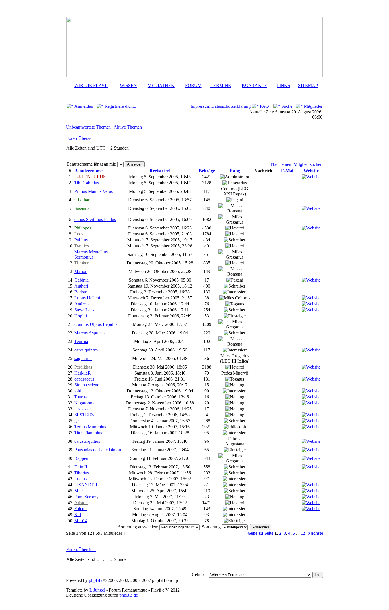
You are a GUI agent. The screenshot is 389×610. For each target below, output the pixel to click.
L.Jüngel (97, 590)
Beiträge (207, 170)
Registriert (160, 170)
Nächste (315, 533)
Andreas (81, 303)
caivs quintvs (86, 350)
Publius (81, 239)
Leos (78, 233)
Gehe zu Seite (260, 533)
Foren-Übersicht (81, 138)
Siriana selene (86, 384)
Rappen (81, 458)
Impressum (200, 106)
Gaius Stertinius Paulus (95, 219)
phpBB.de (128, 595)
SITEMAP (308, 85)
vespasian (83, 408)
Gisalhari (82, 199)
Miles (79, 490)
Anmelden (83, 106)
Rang (235, 170)
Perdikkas (83, 367)
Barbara (81, 292)
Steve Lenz (84, 309)
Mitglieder (312, 106)
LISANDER (85, 484)
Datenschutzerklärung (231, 106)
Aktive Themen (128, 127)
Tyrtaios (81, 245)
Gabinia (81, 280)
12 (303, 533)
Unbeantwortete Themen (88, 127)
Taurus (80, 396)
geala (79, 420)
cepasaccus (84, 379)
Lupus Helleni (87, 297)
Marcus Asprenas (89, 332)
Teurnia (81, 341)
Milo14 (80, 520)
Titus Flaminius (88, 432)
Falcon (80, 508)
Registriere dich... (119, 106)
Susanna (81, 208)
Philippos (82, 228)
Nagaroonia (84, 402)
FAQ (264, 106)
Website (311, 170)
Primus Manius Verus (93, 191)
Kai (77, 514)
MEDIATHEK (161, 85)
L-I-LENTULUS (90, 176)
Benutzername (88, 170)
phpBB (95, 580)
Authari (81, 286)
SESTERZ (84, 414)
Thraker (81, 262)
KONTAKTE (254, 85)
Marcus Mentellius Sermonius (91, 254)
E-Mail (287, 170)
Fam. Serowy (86, 496)
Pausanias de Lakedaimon (97, 449)
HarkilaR (82, 373)
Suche (286, 106)
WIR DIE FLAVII (91, 85)
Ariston (81, 502)
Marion (80, 271)
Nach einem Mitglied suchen (296, 164)
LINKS (283, 85)
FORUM (193, 85)
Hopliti (80, 315)
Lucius (80, 478)
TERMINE (220, 85)
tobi (77, 390)
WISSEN (128, 85)
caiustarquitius (87, 441)
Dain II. (81, 466)
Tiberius (81, 472)
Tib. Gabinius (86, 182)
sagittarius (83, 358)
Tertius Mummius (90, 426)
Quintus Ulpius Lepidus (95, 324)
